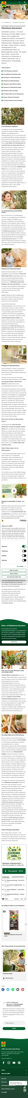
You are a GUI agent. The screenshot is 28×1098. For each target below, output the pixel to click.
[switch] (24, 551)
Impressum (3, 1078)
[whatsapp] (12, 989)
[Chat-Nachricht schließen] (26, 1082)
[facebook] (3, 989)
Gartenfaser (23, 394)
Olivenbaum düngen (7, 603)
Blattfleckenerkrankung (10, 231)
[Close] (19, 2)
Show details (20, 566)
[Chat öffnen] (24, 1089)
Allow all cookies (14, 570)
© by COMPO (4, 1092)
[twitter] (7, 989)
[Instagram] (9, 1063)
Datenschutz (4, 1082)
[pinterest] (22, 989)
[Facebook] (3, 1063)
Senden (14, 1028)
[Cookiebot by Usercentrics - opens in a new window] (20, 521)
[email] (17, 989)
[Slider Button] (25, 924)
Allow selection (14, 573)
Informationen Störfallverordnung (8, 1085)
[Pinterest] (19, 1063)
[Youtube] (14, 1063)
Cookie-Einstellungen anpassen (8, 1089)
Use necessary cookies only (14, 576)
